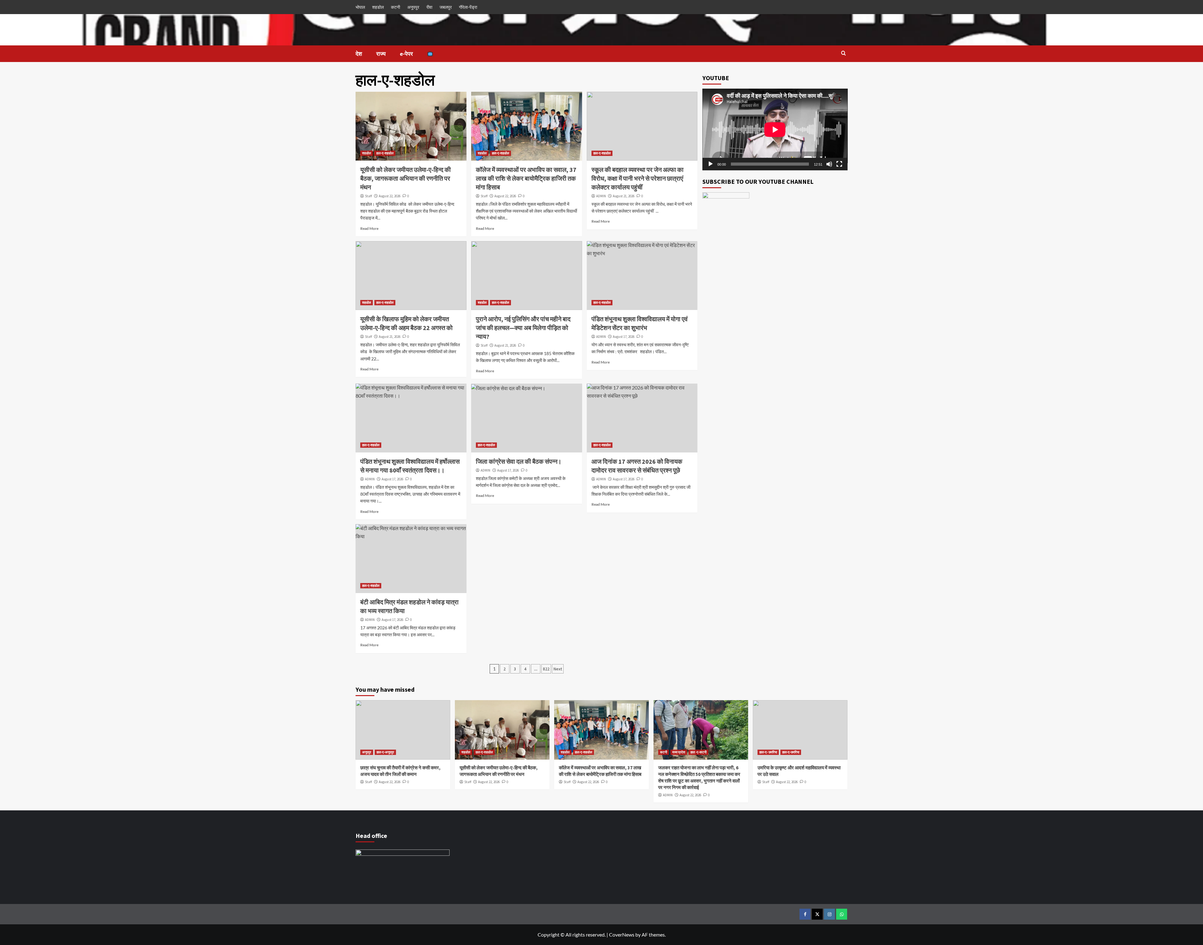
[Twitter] (817, 914)
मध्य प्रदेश (678, 752)
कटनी (395, 7)
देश (359, 53)
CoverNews (621, 934)
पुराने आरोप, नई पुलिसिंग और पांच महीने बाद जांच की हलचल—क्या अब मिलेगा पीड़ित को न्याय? (523, 327)
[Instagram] (829, 914)
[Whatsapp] (841, 914)
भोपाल (360, 7)
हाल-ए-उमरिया (790, 752)
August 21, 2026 (623, 196)
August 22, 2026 (389, 196)
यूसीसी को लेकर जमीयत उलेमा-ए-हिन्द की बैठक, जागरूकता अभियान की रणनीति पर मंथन (405, 178)
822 (546, 669)
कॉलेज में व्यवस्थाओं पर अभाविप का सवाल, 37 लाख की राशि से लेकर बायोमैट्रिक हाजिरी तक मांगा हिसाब (526, 178)
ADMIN (601, 196)
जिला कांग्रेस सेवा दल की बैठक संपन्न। (519, 461)
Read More (369, 228)
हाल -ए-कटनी (698, 752)
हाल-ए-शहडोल (384, 153)
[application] (775, 129)
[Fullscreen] (839, 164)
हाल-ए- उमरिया (768, 752)
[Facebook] (804, 914)
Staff (368, 196)
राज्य (381, 53)
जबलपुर (446, 7)
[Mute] (829, 164)
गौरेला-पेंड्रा (468, 7)
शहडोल (378, 7)
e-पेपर (406, 53)
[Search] (843, 53)
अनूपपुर (413, 7)
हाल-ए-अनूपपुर (385, 752)
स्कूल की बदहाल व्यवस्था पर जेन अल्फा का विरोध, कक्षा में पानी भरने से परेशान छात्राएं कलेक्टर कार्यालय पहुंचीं (637, 178)
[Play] (710, 164)
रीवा (429, 7)
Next (558, 669)
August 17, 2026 (623, 336)
